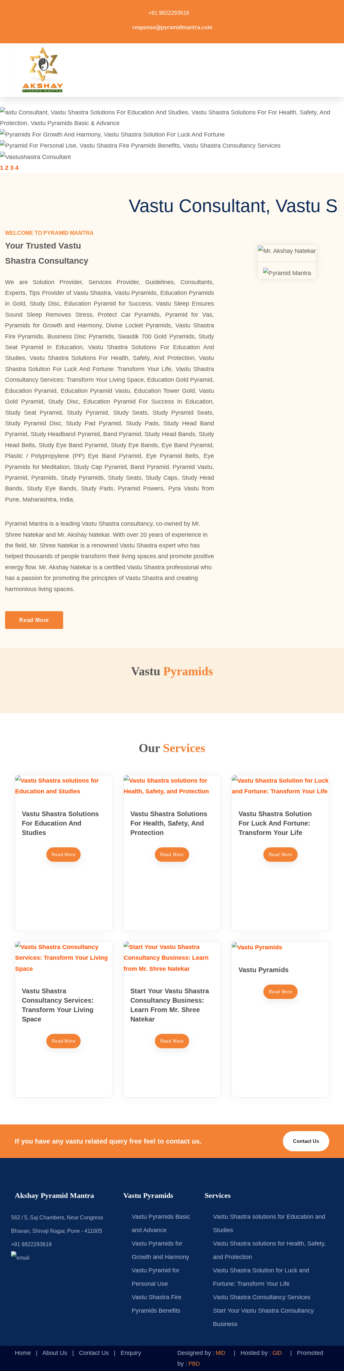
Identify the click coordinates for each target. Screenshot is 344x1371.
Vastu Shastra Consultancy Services (261, 1297)
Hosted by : (261, 1353)
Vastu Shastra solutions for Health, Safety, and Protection (168, 823)
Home (23, 1353)
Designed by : (201, 1353)
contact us (306, 1141)
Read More (34, 620)
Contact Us (94, 1353)
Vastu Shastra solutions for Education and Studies (60, 823)
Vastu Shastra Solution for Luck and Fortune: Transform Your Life (275, 823)
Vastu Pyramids (264, 969)
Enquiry (131, 1353)
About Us (54, 1353)
